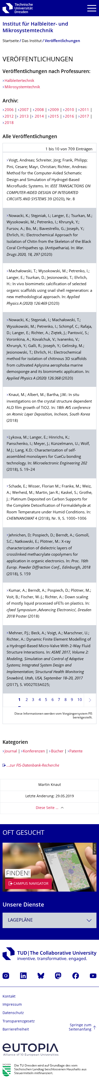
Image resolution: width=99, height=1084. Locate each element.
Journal (11, 751)
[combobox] (49, 920)
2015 (54, 117)
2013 (24, 117)
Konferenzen (34, 751)
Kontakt (9, 996)
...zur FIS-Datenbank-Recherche (33, 766)
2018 (9, 123)
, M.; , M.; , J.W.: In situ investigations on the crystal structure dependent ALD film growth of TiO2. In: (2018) (49, 408)
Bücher (57, 751)
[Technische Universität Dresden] (18, 8)
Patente (75, 751)
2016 (69, 117)
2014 (39, 117)
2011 (84, 110)
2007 (24, 110)
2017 (84, 117)
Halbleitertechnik (20, 81)
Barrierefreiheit (16, 1029)
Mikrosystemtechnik (22, 87)
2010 (69, 110)
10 (79, 700)
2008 (39, 110)
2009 (54, 110)
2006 (9, 110)
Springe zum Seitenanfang (80, 1028)
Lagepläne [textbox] (20, 920)
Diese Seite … (47, 808)
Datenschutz (13, 1013)
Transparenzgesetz (19, 1021)
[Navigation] (91, 8)
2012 (9, 117)
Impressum (12, 1004)
